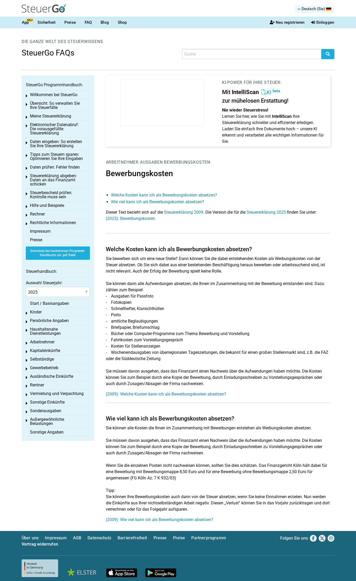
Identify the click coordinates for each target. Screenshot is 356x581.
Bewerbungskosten (187, 162)
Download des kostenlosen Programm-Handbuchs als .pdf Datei (57, 253)
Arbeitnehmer (122, 162)
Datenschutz (99, 537)
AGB (77, 537)
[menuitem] (314, 9)
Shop (122, 22)
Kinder (36, 312)
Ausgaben (151, 162)
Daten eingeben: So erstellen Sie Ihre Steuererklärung (56, 143)
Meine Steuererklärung (50, 116)
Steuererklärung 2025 (266, 212)
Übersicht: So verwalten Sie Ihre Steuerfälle (55, 105)
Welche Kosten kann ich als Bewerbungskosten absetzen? (164, 195)
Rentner (37, 384)
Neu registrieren (290, 22)
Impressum (40, 231)
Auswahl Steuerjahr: (44, 282)
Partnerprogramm (208, 537)
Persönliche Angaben (49, 320)
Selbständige (42, 359)
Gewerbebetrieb (44, 367)
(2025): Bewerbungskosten (130, 218)
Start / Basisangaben (49, 303)
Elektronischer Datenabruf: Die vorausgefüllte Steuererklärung (54, 128)
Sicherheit (47, 22)
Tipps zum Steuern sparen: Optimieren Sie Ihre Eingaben (56, 156)
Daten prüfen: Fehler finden (55, 167)
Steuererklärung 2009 (183, 212)
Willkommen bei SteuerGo (53, 94)
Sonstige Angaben (47, 432)
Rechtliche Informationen (53, 222)
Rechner (37, 214)
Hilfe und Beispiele (47, 205)
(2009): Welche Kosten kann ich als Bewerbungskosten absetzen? (166, 394)
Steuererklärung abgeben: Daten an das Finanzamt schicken (53, 180)
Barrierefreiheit (132, 537)
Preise (70, 22)
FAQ (88, 22)
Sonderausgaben (45, 410)
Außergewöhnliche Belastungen (47, 421)
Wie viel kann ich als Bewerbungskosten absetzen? (157, 201)
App (25, 22)
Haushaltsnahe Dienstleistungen (45, 331)
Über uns (30, 537)
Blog (105, 22)
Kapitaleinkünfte (45, 350)
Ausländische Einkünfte (51, 376)
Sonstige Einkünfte (47, 402)
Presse (36, 239)
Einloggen (325, 22)
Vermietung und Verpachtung (57, 393)
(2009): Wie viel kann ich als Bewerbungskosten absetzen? (159, 519)
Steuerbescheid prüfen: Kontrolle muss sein (51, 194)
